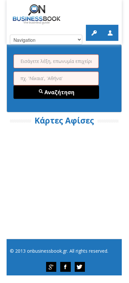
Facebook (65, 267)
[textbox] (56, 61)
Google (51, 267)
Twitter (80, 267)
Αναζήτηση (58, 92)
